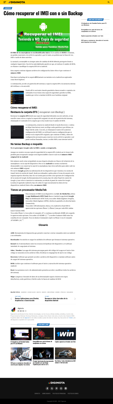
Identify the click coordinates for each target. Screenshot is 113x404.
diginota (21, 308)
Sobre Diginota (46, 393)
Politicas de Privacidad (59, 393)
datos (39, 292)
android (24, 292)
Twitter (71, 318)
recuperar (51, 292)
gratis (44, 292)
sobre (58, 292)
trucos (63, 292)
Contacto (37, 393)
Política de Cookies (73, 393)
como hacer (32, 292)
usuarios (70, 292)
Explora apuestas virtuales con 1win (92, 36)
